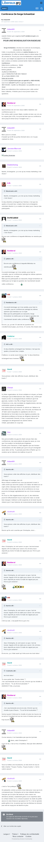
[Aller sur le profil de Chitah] (4, 389)
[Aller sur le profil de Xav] (4, 433)
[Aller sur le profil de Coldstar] (4, 337)
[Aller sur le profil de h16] (4, 296)
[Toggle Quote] (5, 191)
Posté (16, 31)
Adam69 (7, 19)
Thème (14, 834)
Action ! (21, 21)
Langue (6, 834)
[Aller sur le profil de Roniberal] (4, 104)
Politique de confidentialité (29, 834)
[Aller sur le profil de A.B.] (4, 184)
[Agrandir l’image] (8, 155)
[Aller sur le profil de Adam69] (4, 30)
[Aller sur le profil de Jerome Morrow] (4, 150)
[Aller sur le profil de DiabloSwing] (4, 166)
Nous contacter (18, 836)
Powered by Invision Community (22, 839)
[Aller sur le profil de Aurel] (4, 370)
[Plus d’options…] (40, 30)
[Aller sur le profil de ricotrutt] (4, 513)
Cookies (28, 836)
